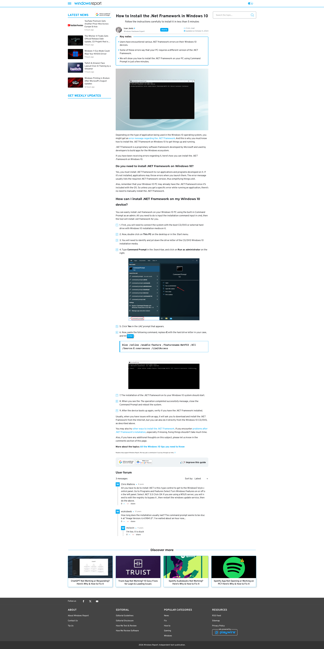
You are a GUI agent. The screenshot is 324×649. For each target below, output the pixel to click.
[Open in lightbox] (163, 289)
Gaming (167, 630)
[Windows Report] (87, 3)
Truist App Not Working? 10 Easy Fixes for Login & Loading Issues (138, 582)
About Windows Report (78, 615)
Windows (168, 636)
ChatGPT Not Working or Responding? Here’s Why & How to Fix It (90, 582)
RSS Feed (216, 615)
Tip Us (71, 626)
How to (164, 30)
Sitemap (216, 620)
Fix (165, 620)
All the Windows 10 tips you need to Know (162, 446)
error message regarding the (152, 138)
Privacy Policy (218, 626)
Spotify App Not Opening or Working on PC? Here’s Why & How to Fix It (234, 582)
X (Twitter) (90, 601)
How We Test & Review (126, 626)
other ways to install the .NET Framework (153, 428)
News (166, 615)
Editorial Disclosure (125, 620)
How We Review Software (127, 630)
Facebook (83, 601)
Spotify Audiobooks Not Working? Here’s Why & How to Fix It (186, 582)
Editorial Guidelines (125, 615)
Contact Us (73, 620)
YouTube (97, 601)
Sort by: (189, 478)
